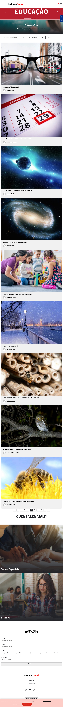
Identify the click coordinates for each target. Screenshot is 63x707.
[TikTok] (33, 690)
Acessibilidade (31, 683)
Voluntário (46, 653)
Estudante (22, 653)
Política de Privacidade (31, 697)
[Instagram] (25, 690)
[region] (31, 703)
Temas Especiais (35, 18)
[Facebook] (38, 690)
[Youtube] (29, 690)
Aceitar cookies (27, 704)
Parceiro (34, 653)
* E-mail (3, 644)
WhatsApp (4, 657)
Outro (57, 653)
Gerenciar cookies (16, 704)
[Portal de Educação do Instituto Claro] (31, 677)
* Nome (3, 638)
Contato (31, 680)
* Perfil (3, 650)
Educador (9, 653)
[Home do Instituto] (16, 4)
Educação (31, 12)
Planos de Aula (27, 18)
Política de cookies (47, 701)
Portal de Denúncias (31, 698)
